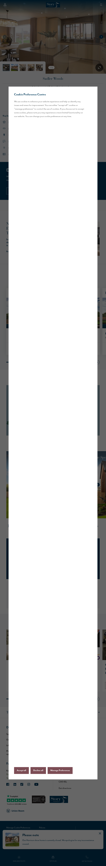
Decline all (38, 770)
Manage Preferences (60, 770)
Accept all (21, 770)
